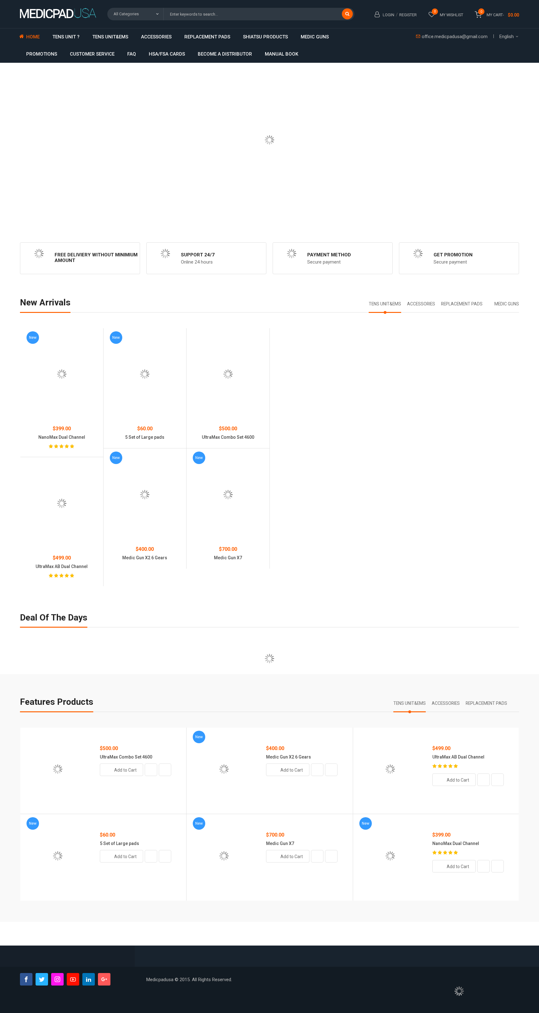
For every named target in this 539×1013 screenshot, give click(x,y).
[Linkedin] (88, 979)
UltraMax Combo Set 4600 (228, 437)
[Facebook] (26, 979)
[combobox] (258, 14)
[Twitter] (42, 979)
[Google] (104, 979)
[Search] (347, 13)
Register (408, 14)
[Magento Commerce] (59, 13)
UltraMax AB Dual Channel (458, 756)
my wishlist (451, 14)
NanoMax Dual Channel (455, 843)
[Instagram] (57, 979)
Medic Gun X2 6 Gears (144, 557)
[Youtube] (73, 979)
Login (388, 14)
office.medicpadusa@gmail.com (455, 36)
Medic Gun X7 (228, 557)
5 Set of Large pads (144, 437)
